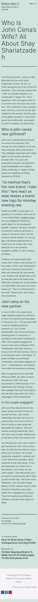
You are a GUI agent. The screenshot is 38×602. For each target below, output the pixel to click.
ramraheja (7, 521)
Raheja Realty (10, 3)
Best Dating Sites (19, 523)
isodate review (27, 217)
